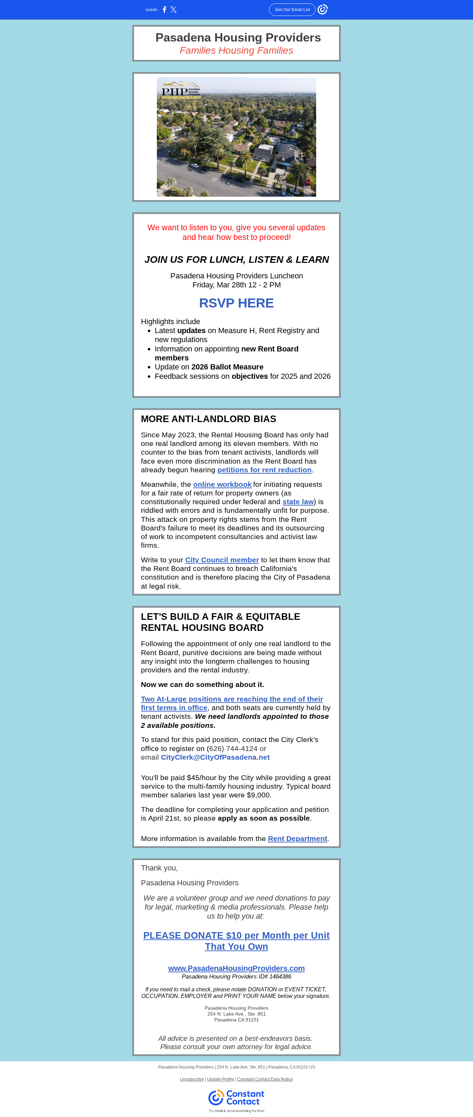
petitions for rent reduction (264, 470)
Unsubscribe (192, 1079)
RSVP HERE (236, 303)
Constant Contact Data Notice (265, 1079)
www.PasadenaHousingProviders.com (236, 968)
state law (298, 502)
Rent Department (297, 838)
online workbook (222, 484)
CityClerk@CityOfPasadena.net (215, 757)
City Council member (222, 560)
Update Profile (220, 1079)
